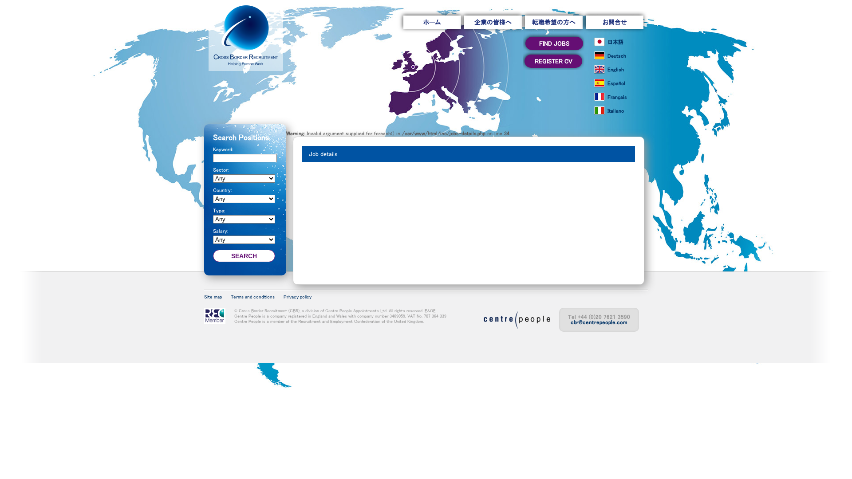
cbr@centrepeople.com (599, 322)
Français (617, 97)
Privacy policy (298, 296)
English (615, 69)
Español (616, 83)
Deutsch (616, 56)
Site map (213, 296)
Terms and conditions (253, 296)
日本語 (615, 42)
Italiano (615, 111)
